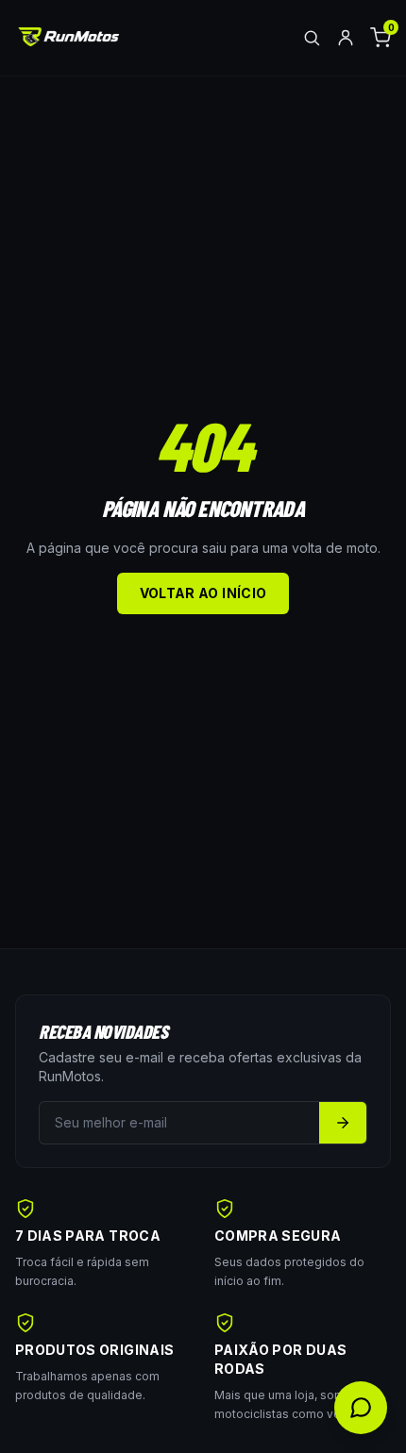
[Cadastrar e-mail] (342, 1123)
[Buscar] (311, 37)
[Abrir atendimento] (360, 1407)
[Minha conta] (345, 37)
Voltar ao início (203, 593)
